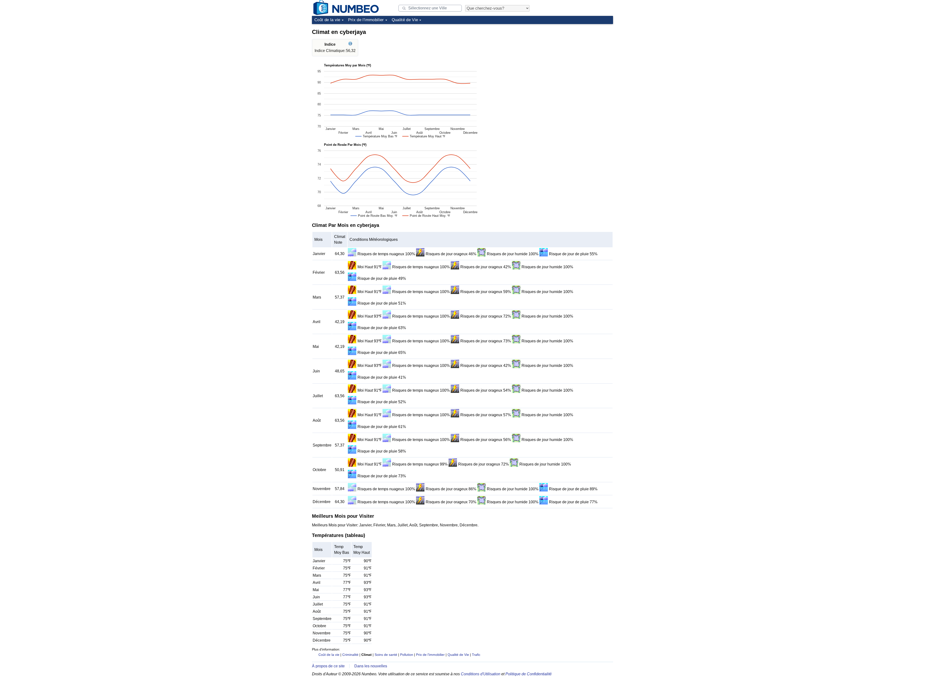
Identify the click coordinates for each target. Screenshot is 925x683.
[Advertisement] (577, 56)
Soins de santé (386, 655)
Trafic (476, 655)
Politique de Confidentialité (528, 674)
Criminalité (350, 655)
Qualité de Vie (405, 20)
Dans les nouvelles (370, 666)
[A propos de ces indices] (350, 44)
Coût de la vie (327, 20)
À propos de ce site (328, 666)
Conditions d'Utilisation (480, 674)
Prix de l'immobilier (366, 20)
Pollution (406, 655)
